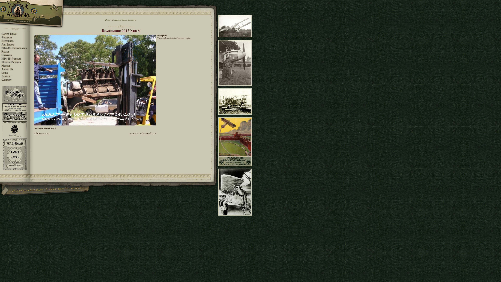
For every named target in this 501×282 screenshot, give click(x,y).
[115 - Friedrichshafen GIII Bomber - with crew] (235, 115)
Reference (15, 41)
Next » (153, 133)
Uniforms (15, 55)
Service (15, 76)
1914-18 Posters (15, 58)
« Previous (144, 133)
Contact (15, 80)
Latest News (15, 34)
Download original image (45, 128)
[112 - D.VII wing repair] (235, 216)
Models (15, 65)
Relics (15, 51)
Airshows (15, 44)
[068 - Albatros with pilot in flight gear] (235, 87)
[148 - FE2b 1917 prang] (235, 38)
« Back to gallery (41, 133)
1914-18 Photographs (15, 48)
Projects (15, 37)
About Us (15, 69)
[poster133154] (235, 167)
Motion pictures (15, 62)
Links (15, 73)
